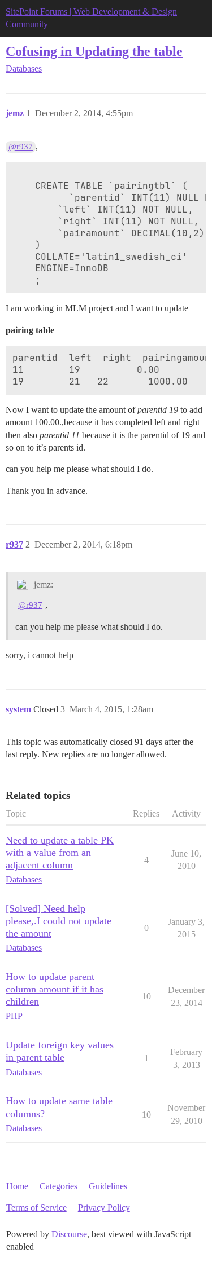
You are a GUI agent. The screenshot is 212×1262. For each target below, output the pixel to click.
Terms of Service (36, 1207)
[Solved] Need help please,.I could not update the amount (58, 921)
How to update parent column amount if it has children (54, 989)
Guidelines (108, 1186)
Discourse (69, 1234)
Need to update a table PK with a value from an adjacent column (60, 853)
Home (17, 1186)
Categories (58, 1186)
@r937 (20, 146)
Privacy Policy (104, 1207)
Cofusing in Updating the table (94, 51)
